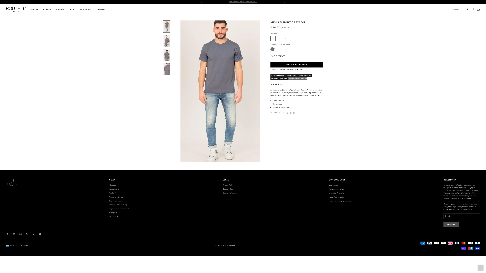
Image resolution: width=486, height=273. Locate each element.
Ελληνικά (455, 9)
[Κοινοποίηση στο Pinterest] (291, 113)
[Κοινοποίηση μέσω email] (294, 113)
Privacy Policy (228, 185)
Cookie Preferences (230, 193)
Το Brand (101, 9)
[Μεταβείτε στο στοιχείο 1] (166, 26)
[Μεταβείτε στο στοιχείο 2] (166, 41)
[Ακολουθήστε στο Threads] (27, 234)
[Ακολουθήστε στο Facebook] (7, 234)
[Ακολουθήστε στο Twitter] (14, 234)
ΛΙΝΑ (72, 9)
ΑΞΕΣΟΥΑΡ (60, 9)
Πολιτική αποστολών (336, 197)
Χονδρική (112, 193)
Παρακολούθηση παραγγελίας (120, 209)
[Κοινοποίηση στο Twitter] (287, 113)
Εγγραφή (451, 224)
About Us (112, 185)
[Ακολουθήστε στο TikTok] (47, 234)
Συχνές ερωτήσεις (115, 201)
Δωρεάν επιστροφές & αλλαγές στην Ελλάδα (243, 2)
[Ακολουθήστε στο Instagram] (20, 234)
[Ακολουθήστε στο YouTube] (40, 234)
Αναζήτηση (113, 213)
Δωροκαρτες (85, 9)
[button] (278, 55)
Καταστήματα (114, 189)
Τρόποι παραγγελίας (336, 189)
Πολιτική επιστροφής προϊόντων (340, 201)
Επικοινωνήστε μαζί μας (118, 205)
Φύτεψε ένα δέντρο (116, 197)
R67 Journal (113, 217)
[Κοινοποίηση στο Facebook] (284, 113)
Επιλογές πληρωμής (336, 193)
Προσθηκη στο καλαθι (296, 65)
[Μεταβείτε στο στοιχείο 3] (166, 55)
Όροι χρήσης (333, 185)
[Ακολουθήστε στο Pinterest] (33, 234)
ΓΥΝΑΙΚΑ (47, 9)
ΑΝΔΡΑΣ (34, 9)
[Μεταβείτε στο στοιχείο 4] (166, 69)
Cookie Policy (228, 189)
